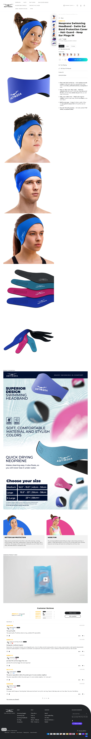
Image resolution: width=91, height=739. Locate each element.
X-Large (73, 46)
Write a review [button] (72, 613)
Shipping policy (26, 732)
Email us (33, 715)
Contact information (33, 732)
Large (68, 46)
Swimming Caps (20, 715)
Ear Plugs (19, 720)
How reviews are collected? (13, 699)
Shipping (65, 40)
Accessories (19, 722)
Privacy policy (13, 732)
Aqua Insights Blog (49, 715)
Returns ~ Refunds (35, 720)
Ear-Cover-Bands (63, 14)
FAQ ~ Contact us (35, 722)
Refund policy (7, 732)
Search (46, 713)
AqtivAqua (8, 730)
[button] (77, 5)
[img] (10, 625)
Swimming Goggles (21, 713)
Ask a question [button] (72, 616)
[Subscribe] (87, 713)
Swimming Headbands (22, 717)
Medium (62, 46)
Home (59, 14)
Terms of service (19, 732)
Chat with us (33, 713)
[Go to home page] (8, 5)
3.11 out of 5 (22, 614)
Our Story (47, 717)
